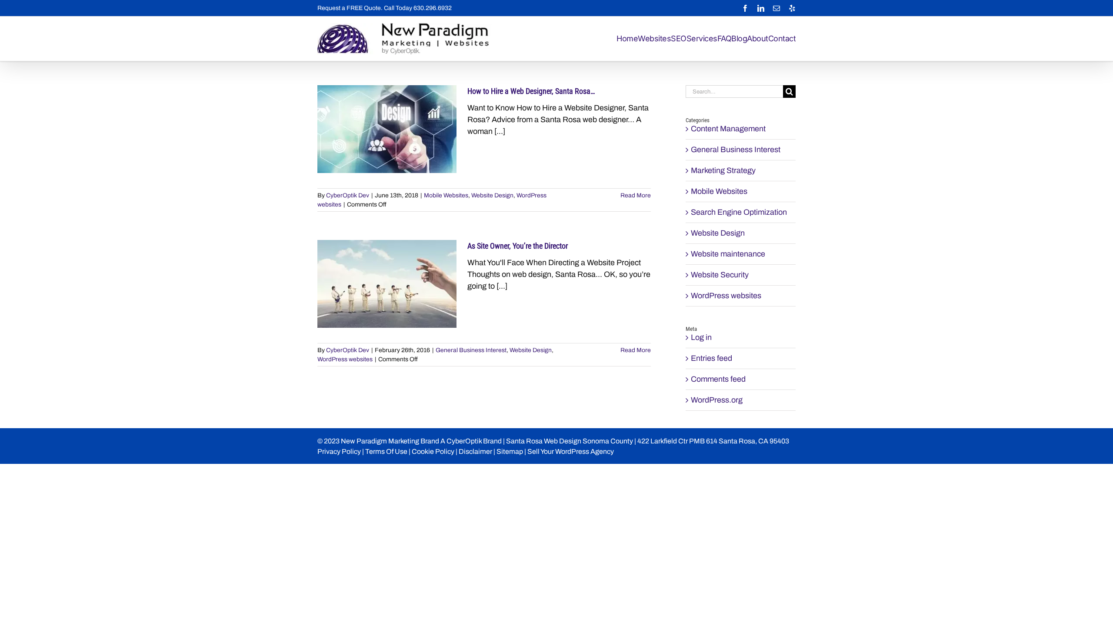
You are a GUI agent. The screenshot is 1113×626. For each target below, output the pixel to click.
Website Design (492, 195)
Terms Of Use (386, 451)
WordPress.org (717, 400)
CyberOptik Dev (347, 195)
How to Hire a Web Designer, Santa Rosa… (531, 91)
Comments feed (718, 379)
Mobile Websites (446, 195)
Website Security (720, 274)
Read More (635, 195)
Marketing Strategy (723, 170)
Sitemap (510, 451)
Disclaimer (475, 451)
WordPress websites (345, 359)
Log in (701, 337)
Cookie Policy (433, 451)
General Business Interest (471, 350)
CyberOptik (464, 441)
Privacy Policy (339, 451)
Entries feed (711, 358)
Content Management (728, 128)
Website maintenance (728, 254)
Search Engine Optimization (739, 212)
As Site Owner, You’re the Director (517, 245)
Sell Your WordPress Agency (570, 451)
